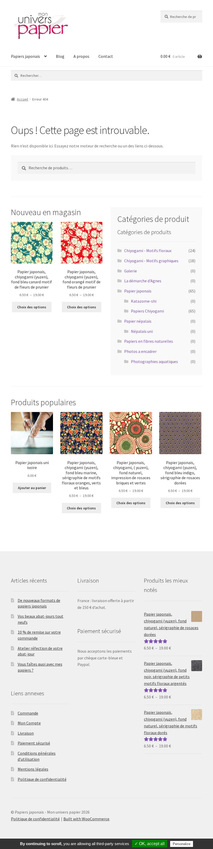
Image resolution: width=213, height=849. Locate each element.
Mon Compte (29, 723)
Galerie (130, 270)
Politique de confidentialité (42, 779)
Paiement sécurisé (34, 743)
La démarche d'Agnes (142, 280)
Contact (105, 56)
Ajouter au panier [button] (32, 487)
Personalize (181, 844)
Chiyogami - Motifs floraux (147, 250)
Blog (60, 56)
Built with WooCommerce (86, 818)
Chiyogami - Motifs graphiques (151, 260)
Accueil (22, 99)
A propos (81, 56)
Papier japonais (137, 291)
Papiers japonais (25, 56)
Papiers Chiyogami (147, 311)
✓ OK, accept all (150, 843)
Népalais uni (142, 331)
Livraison (26, 733)
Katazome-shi (143, 301)
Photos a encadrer (140, 351)
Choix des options (31, 307)
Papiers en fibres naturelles (148, 341)
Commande (28, 713)
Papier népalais (137, 321)
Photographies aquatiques (154, 361)
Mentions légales (33, 769)
